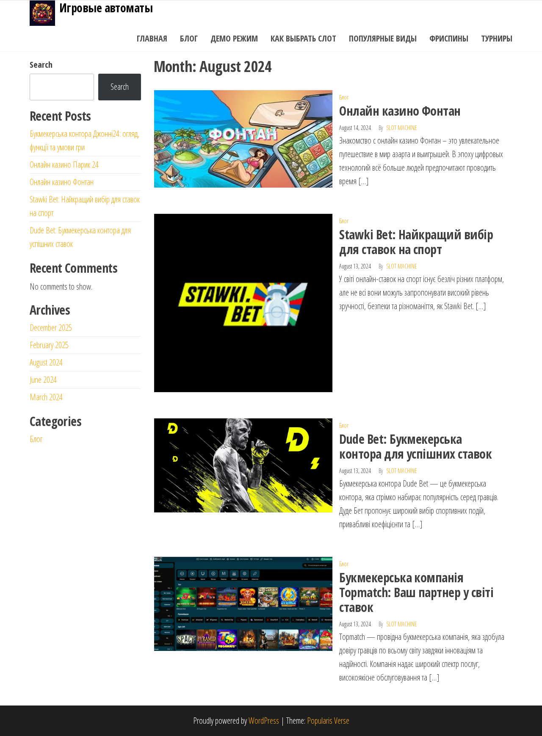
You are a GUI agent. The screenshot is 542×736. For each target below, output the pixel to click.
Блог (189, 38)
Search (41, 64)
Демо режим (234, 38)
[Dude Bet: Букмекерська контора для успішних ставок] (243, 464)
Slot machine (401, 128)
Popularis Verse (328, 720)
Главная (152, 38)
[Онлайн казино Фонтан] (243, 138)
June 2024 (43, 379)
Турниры (496, 38)
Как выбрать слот (303, 38)
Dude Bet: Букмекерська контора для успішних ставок (415, 446)
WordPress (264, 720)
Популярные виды (383, 38)
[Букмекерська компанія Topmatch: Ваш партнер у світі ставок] (243, 603)
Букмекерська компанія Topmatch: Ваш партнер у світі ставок (416, 592)
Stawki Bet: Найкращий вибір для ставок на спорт (416, 242)
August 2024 (46, 362)
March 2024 (46, 397)
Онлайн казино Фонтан (400, 110)
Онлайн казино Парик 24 (64, 164)
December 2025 (51, 327)
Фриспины (448, 38)
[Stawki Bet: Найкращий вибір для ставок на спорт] (243, 302)
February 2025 (49, 345)
